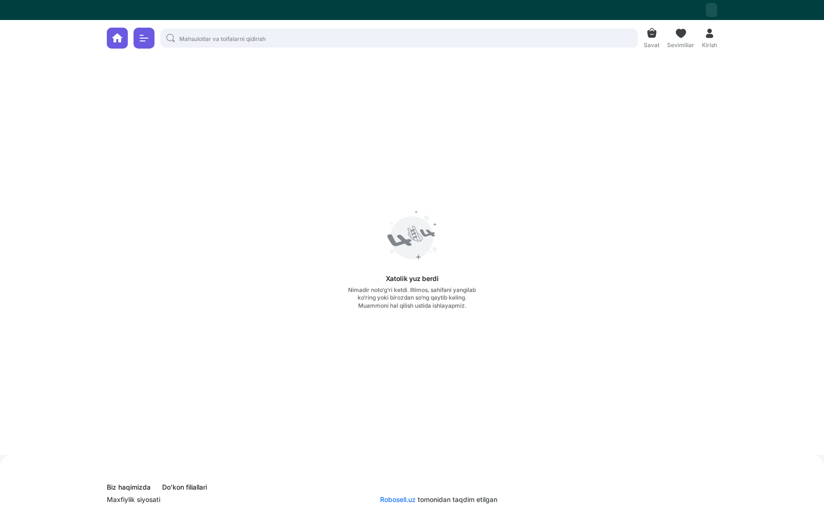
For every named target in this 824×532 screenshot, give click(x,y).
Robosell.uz (398, 499)
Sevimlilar (680, 44)
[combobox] (711, 10)
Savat (651, 44)
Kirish (709, 44)
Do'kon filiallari (184, 487)
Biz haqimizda (129, 487)
